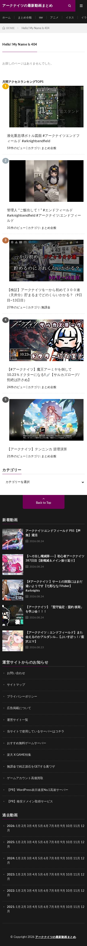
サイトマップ (16, 684)
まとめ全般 (25, 17)
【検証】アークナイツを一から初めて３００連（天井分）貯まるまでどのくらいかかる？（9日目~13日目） (44, 295)
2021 (10, 907)
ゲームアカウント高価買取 (25, 778)
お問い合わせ (16, 673)
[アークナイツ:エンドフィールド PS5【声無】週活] (12, 539)
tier (41, 17)
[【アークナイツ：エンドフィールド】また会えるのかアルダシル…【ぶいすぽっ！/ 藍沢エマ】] (12, 640)
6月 (46, 826)
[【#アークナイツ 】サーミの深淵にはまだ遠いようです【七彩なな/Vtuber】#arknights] (12, 590)
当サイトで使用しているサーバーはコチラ (35, 731)
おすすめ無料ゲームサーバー (26, 743)
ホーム (6, 17)
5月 (40, 826)
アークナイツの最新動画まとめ (55, 937)
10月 (69, 842)
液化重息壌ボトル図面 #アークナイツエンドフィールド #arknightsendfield (43, 138)
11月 (76, 842)
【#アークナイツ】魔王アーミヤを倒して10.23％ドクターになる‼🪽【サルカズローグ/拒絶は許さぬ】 (43, 375)
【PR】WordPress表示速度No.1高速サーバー (37, 790)
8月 (57, 826)
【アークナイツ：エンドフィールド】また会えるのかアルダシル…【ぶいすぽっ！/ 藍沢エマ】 (55, 637)
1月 (18, 826)
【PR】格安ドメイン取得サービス (30, 801)
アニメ (54, 17)
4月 (34, 826)
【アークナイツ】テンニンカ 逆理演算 (37, 449)
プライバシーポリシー (22, 696)
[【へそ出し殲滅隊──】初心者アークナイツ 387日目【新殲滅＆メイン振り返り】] (12, 564)
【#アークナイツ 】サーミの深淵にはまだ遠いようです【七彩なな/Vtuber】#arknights (54, 586)
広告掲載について (19, 708)
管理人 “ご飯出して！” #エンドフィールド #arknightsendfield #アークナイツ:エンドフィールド (44, 215)
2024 (10, 858)
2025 (10, 842)
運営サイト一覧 (17, 720)
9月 (62, 842)
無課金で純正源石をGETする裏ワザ (31, 766)
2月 (23, 826)
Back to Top (43, 502)
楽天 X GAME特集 (19, 754)
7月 (51, 826)
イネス (70, 17)
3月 (29, 826)
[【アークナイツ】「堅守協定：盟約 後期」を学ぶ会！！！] (12, 615)
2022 (10, 890)
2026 (10, 826)
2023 (10, 874)
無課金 (45, 307)
